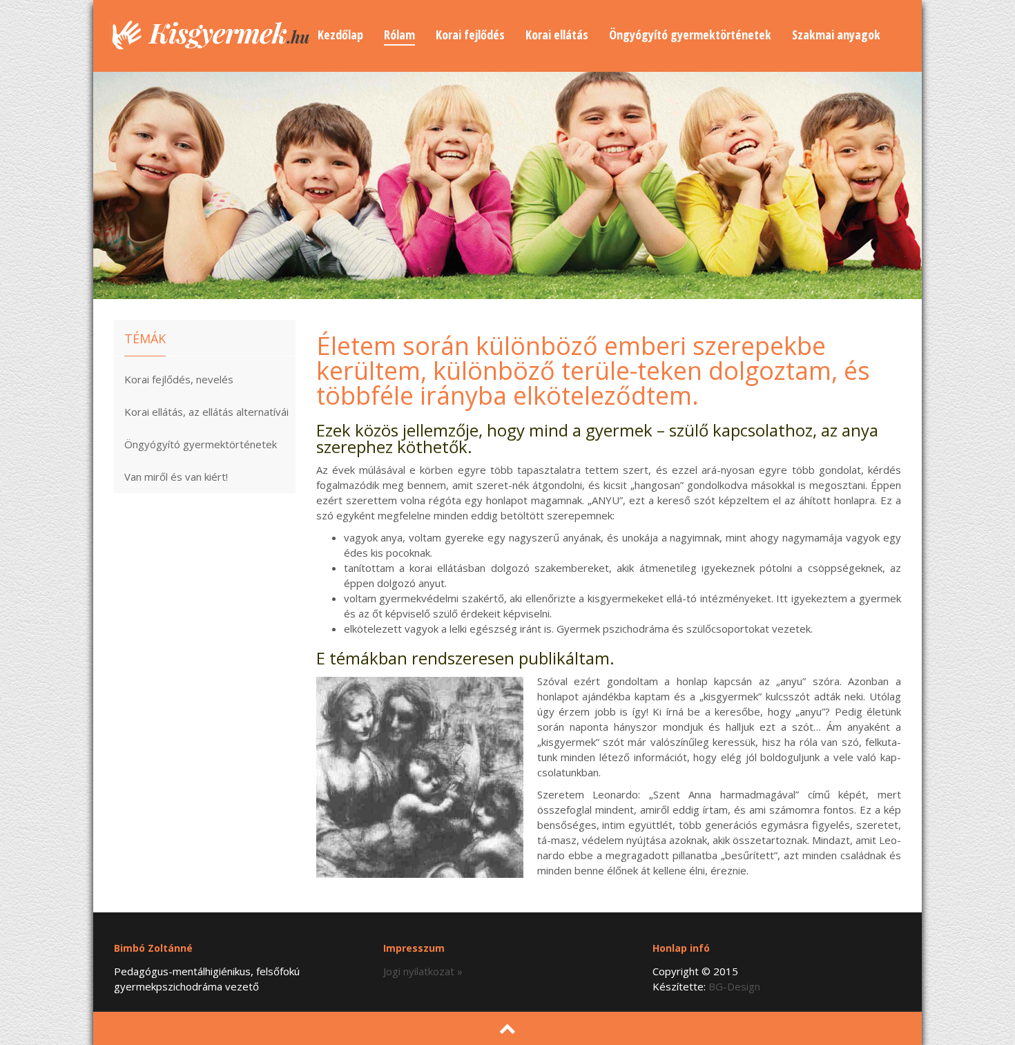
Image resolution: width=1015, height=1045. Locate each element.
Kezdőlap (340, 34)
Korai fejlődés (470, 34)
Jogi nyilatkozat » (423, 971)
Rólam (399, 34)
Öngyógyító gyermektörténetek (690, 34)
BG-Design (734, 986)
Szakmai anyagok (836, 34)
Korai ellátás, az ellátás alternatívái (206, 412)
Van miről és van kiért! (176, 476)
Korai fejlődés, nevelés (178, 379)
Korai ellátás (556, 34)
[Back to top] (507, 1027)
